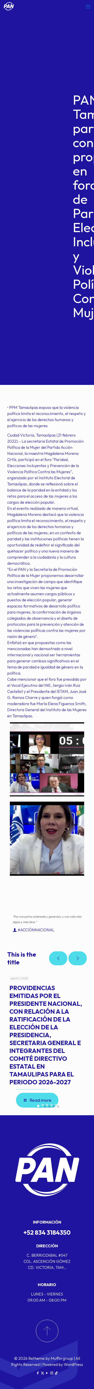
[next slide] (77, 958)
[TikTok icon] (56, 1373)
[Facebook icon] (38, 1373)
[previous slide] (58, 958)
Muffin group (62, 1358)
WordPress (73, 1364)
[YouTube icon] (47, 1373)
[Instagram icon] (51, 1373)
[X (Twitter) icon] (42, 1373)
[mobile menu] (88, 6)
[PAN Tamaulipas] (8, 6)
